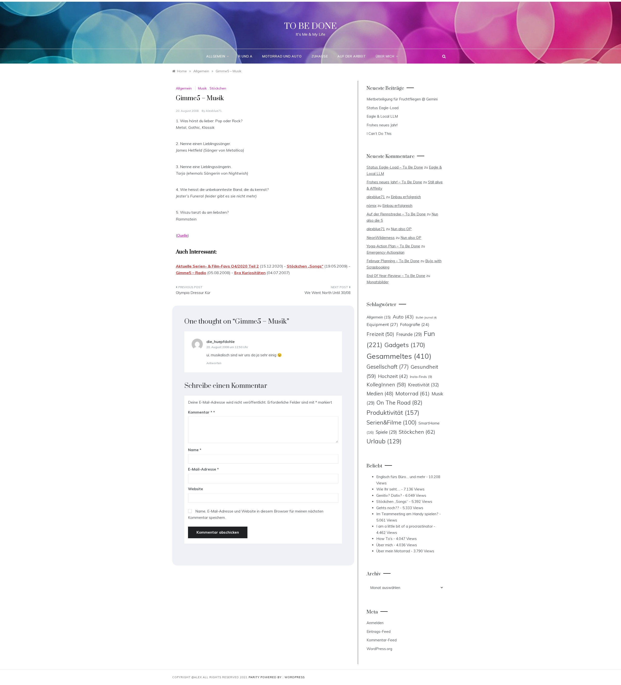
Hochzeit (393, 376)
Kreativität (423, 385)
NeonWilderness (381, 237)
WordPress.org (379, 648)
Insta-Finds (421, 377)
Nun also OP (401, 229)
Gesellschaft (388, 366)
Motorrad (412, 393)
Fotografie (414, 324)
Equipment (382, 324)
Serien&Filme (392, 422)
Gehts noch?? (387, 508)
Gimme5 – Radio (191, 272)
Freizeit (380, 334)
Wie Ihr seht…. (388, 489)
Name (194, 450)
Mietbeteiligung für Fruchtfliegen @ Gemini (402, 99)
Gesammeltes (399, 356)
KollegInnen (386, 384)
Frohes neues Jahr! (382, 125)
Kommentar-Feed (382, 640)
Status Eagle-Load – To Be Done (395, 167)
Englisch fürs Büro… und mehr (400, 476)
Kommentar (200, 412)
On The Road (399, 402)
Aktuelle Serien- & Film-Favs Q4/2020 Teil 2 (217, 266)
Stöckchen (218, 88)
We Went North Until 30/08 (327, 292)
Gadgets (404, 345)
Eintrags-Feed (379, 631)
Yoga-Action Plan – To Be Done (393, 246)
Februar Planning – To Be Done (393, 261)
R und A (245, 56)
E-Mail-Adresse (203, 469)
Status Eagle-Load (383, 108)
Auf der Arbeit (351, 56)
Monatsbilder (378, 282)
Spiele (386, 432)
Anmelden (375, 622)
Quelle (182, 235)
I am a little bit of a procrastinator (404, 526)
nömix (371, 205)
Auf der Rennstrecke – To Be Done (396, 214)
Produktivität (393, 412)
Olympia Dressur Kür (193, 292)
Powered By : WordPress (283, 677)
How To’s (384, 538)
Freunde (409, 334)
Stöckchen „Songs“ (305, 266)
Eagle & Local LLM (382, 116)
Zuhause (319, 56)
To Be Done (310, 26)
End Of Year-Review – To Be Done (396, 275)
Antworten (213, 363)
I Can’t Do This (379, 133)
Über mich (385, 56)
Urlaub (384, 441)
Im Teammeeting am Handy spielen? (407, 514)
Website (195, 489)
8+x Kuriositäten (250, 272)
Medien (380, 394)
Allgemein (215, 56)
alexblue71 (214, 111)
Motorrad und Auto (282, 56)
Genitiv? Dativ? (389, 495)
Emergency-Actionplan (385, 252)
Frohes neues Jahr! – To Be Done (394, 182)
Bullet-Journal (426, 317)
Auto (403, 317)
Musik (202, 88)
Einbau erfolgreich (406, 197)
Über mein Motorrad (393, 551)
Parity (255, 677)
